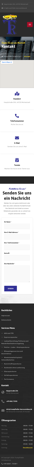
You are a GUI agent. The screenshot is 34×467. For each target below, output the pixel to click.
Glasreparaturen (10, 371)
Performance (9, 379)
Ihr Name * (7, 222)
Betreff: (7, 253)
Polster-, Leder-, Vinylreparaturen (16, 347)
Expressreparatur (10, 337)
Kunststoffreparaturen (12, 364)
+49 (10, 464)
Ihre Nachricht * (9, 264)
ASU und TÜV (9, 333)
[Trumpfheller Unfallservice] (9, 24)
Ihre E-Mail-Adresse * (11, 232)
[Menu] (30, 24)
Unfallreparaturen (11, 375)
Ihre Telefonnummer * (11, 243)
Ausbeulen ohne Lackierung (14, 368)
